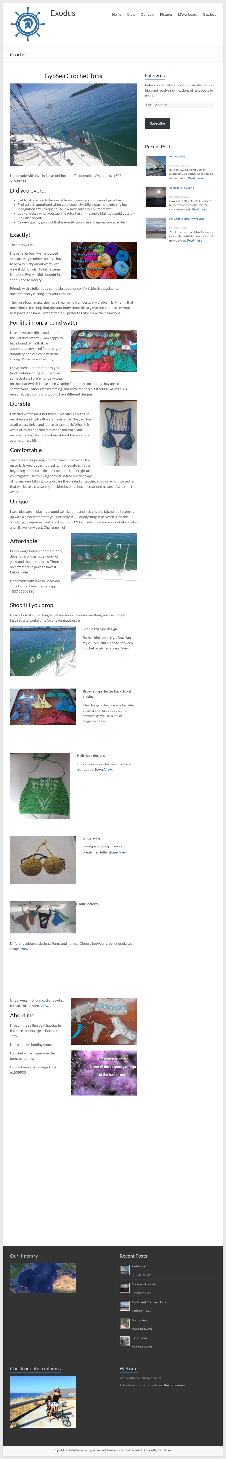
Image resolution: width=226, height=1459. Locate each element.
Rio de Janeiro (177, 156)
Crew (131, 14)
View (125, 648)
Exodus (62, 13)
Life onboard (187, 14)
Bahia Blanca (139, 1338)
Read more (195, 178)
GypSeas (209, 14)
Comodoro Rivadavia (181, 187)
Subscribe (157, 123)
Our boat (147, 14)
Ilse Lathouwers (175, 1385)
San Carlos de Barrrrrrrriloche (186, 218)
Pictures (166, 14)
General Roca (139, 1320)
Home (116, 14)
